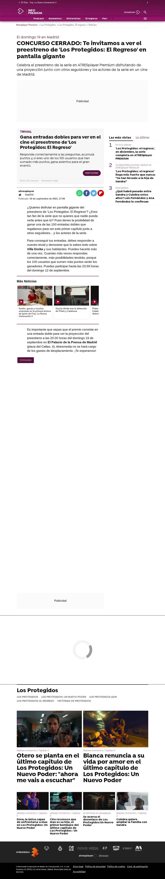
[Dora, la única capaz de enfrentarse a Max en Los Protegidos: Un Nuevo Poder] (33, 801)
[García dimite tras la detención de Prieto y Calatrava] (71, 296)
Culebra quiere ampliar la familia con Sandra (131, 822)
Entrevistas (74, 18)
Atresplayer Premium (27, 25)
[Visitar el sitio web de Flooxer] (104, 855)
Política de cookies (116, 866)
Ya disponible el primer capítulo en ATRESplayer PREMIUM (133, 166)
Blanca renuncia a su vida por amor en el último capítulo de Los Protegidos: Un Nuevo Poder (113, 768)
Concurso (25, 360)
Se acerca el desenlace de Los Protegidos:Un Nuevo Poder (98, 821)
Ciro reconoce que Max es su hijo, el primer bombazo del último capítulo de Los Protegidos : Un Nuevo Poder (64, 826)
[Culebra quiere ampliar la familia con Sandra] (132, 801)
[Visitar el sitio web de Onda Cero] (116, 848)
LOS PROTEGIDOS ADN (103, 697)
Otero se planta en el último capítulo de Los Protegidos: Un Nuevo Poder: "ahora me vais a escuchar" (48, 768)
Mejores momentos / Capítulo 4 (131, 814)
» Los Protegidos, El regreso (71, 25)
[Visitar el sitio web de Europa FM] (127, 848)
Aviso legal (78, 866)
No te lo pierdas (123, 145)
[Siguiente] (146, 2)
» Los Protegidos (47, 25)
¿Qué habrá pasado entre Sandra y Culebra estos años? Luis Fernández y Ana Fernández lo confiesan (135, 196)
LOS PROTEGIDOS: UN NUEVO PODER (63, 697)
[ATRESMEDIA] (27, 852)
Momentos (55, 18)
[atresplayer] (131, 12)
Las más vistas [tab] (120, 138)
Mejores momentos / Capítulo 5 (33, 750)
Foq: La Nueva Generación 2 (43, 2)
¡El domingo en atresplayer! (97, 813)
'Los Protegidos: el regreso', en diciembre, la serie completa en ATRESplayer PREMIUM (135, 153)
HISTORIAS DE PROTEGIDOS (74, 701)
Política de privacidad (95, 866)
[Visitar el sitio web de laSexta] (60, 848)
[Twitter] (20, 195)
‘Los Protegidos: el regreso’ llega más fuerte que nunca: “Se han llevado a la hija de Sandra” (135, 176)
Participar (91, 173)
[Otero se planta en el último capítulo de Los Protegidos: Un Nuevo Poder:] (49, 729)
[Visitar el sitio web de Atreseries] (105, 848)
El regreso (91, 18)
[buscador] (145, 12)
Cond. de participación (137, 866)
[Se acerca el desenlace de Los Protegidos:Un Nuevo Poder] (99, 801)
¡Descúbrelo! (122, 188)
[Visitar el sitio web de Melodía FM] (138, 848)
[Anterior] (18, 2)
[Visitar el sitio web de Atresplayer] (88, 855)
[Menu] (145, 18)
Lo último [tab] (142, 138)
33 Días (24, 2)
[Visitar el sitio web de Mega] (94, 848)
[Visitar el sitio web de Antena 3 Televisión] (49, 848)
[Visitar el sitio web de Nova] (82, 848)
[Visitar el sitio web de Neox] (71, 848)
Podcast (39, 18)
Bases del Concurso (29, 180)
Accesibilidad (79, 871)
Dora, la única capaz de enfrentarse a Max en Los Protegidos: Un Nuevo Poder (32, 823)
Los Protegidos (37, 691)
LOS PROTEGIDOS (27, 697)
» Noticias (92, 25)
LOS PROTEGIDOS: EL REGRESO (35, 701)
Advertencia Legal (49, 180)
